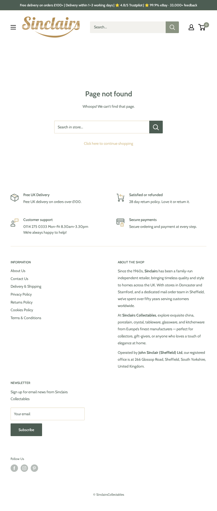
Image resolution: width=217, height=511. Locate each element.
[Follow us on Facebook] (14, 468)
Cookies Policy (22, 309)
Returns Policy (22, 302)
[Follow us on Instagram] (24, 468)
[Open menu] (13, 27)
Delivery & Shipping (26, 286)
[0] (202, 27)
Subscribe (26, 429)
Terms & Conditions (26, 317)
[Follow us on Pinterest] (34, 468)
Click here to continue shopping (108, 143)
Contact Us (19, 278)
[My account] (191, 27)
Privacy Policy (21, 294)
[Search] (172, 27)
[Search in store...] (156, 127)
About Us (18, 270)
